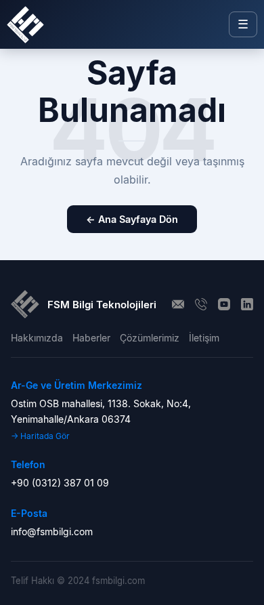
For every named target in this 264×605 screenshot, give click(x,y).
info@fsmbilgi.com (52, 531)
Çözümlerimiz (149, 337)
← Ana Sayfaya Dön (132, 219)
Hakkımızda (37, 337)
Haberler (91, 337)
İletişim (204, 337)
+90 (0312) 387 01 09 (60, 482)
